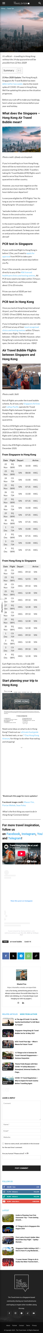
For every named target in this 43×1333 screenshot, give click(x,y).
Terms (28, 1325)
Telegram (14, 838)
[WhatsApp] (28, 955)
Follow (36, 1192)
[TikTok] (27, 1313)
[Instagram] (19, 1003)
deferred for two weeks (12, 84)
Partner (14, 1325)
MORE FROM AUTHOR (28, 1014)
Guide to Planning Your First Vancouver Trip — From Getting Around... (27, 1217)
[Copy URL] (36, 955)
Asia (23, 31)
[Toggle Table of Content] (17, 70)
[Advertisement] (21, 770)
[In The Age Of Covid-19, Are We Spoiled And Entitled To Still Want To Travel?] (8, 1022)
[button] (3, 3)
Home (3, 8)
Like (37, 1187)
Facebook (13, 834)
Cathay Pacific (12, 407)
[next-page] (7, 1089)
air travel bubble (16, 942)
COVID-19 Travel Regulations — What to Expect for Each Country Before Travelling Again (26, 1080)
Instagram (29, 834)
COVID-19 (15, 31)
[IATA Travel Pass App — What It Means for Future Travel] (8, 1044)
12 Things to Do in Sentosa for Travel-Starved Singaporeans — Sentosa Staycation (26, 1055)
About (8, 1325)
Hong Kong (30, 31)
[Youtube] (33, 1313)
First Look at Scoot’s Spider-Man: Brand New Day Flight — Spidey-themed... (28, 1239)
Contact (21, 1325)
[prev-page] (3, 1089)
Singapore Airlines (32, 403)
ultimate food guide (29, 732)
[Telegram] (20, 955)
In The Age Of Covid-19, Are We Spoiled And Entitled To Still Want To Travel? (27, 1022)
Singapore (6, 34)
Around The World (7, 1068)
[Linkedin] (24, 1003)
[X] (13, 955)
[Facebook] (5, 955)
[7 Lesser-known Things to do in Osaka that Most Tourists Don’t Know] (8, 1262)
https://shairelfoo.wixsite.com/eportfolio (21, 987)
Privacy (34, 1325)
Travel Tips (10, 8)
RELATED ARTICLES (10, 1014)
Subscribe (35, 1201)
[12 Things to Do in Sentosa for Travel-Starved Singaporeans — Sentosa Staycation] (8, 1055)
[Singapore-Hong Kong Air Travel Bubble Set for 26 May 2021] (8, 1033)
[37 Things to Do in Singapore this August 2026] (8, 1229)
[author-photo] (21, 980)
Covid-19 (27, 942)
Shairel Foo (21, 984)
